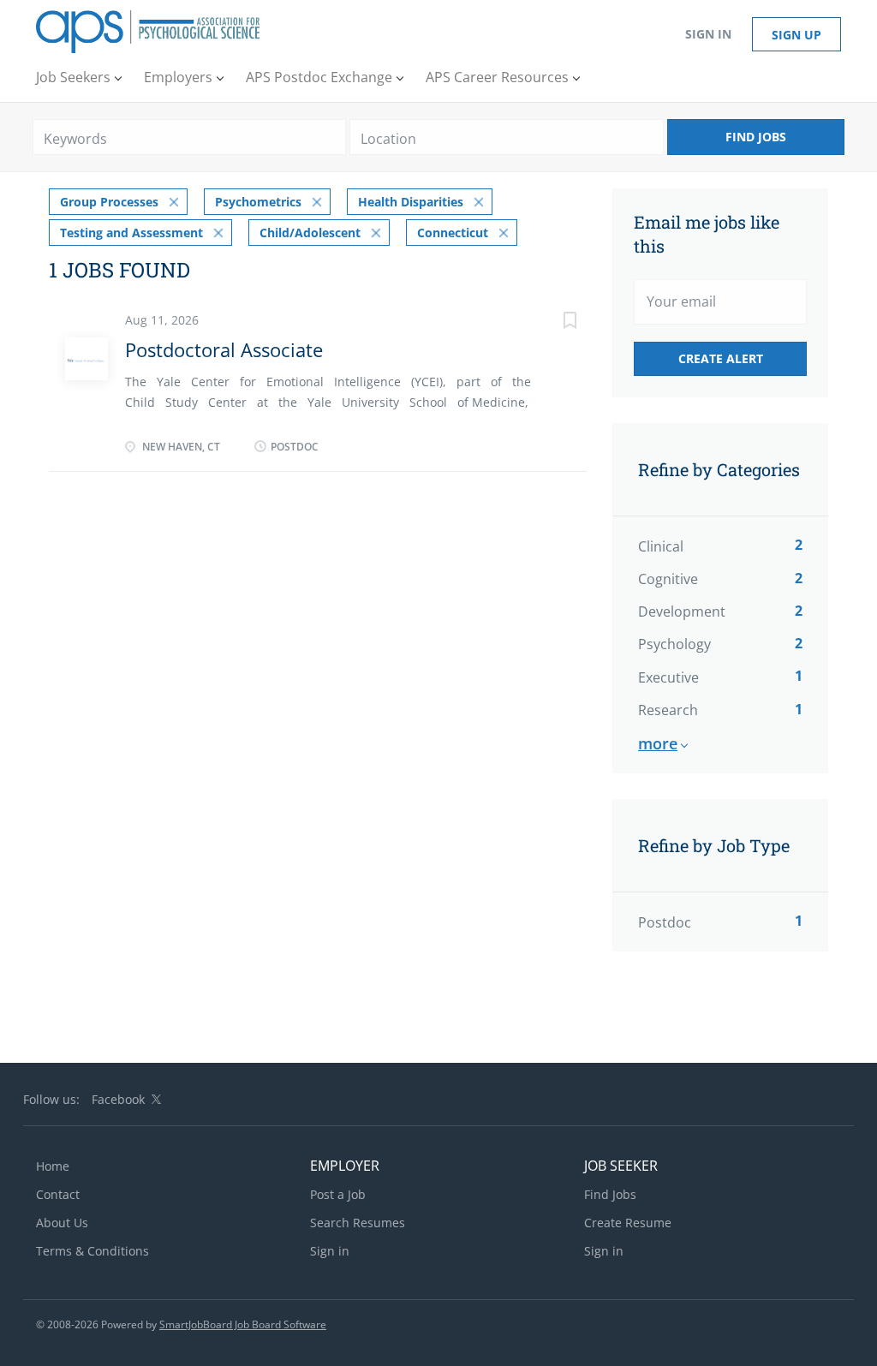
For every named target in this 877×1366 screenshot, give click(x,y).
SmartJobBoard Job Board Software (242, 1324)
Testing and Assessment (131, 232)
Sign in (708, 34)
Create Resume (627, 1222)
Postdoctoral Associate (224, 349)
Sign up (796, 35)
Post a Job (338, 1194)
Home (52, 1166)
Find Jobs (755, 136)
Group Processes (109, 202)
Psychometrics (258, 202)
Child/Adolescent (310, 232)
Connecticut (452, 232)
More (657, 743)
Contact (58, 1194)
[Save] (552, 322)
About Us (62, 1222)
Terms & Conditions (92, 1251)
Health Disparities (410, 202)
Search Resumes (357, 1222)
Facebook (118, 1099)
